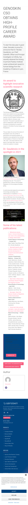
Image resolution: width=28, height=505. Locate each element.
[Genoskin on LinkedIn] (4, 412)
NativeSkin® (8, 436)
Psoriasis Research (9, 459)
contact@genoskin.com (8, 422)
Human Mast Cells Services (11, 468)
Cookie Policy (10, 502)
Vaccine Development (10, 464)
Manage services (13, 486)
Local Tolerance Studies (10, 457)
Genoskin (8, 384)
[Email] (6, 388)
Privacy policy (16, 502)
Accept (14, 491)
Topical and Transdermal (10, 466)
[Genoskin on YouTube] (7, 412)
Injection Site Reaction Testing (12, 454)
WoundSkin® (8, 441)
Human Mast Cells (9, 443)
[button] (26, 475)
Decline (14, 495)
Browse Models (8, 434)
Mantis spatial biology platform (15, 200)
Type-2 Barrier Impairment (11, 461)
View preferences (14, 499)
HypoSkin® (7, 438)
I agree (14, 216)
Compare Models (9, 431)
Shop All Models (9, 445)
